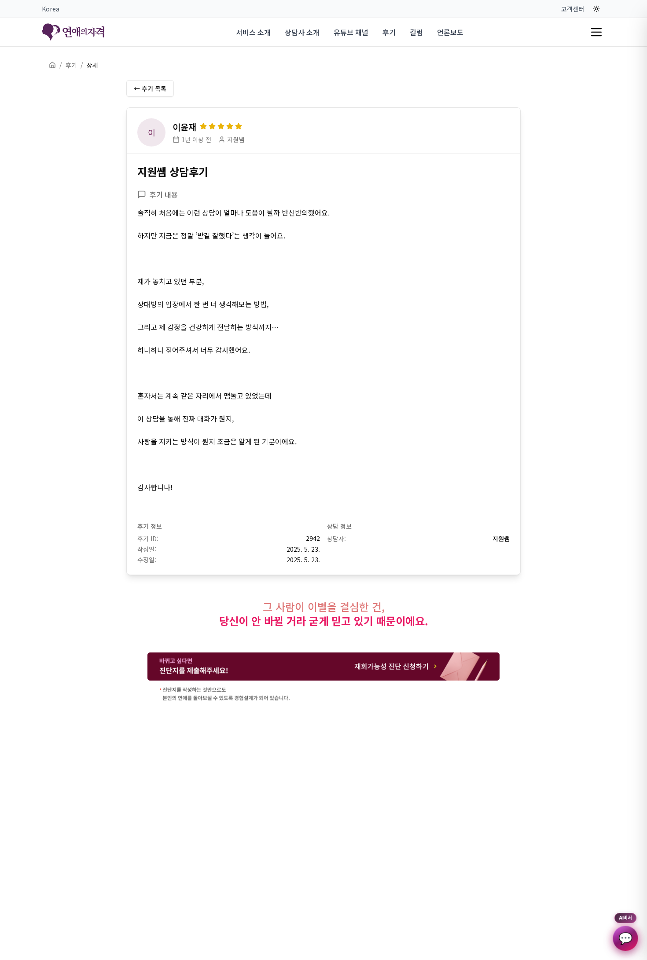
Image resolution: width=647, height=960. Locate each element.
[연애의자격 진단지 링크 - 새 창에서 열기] (323, 677)
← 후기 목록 (150, 88)
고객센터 (572, 8)
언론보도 (450, 32)
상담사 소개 (302, 32)
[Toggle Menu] (596, 32)
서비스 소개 (253, 32)
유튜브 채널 (351, 32)
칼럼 (416, 32)
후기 (389, 32)
